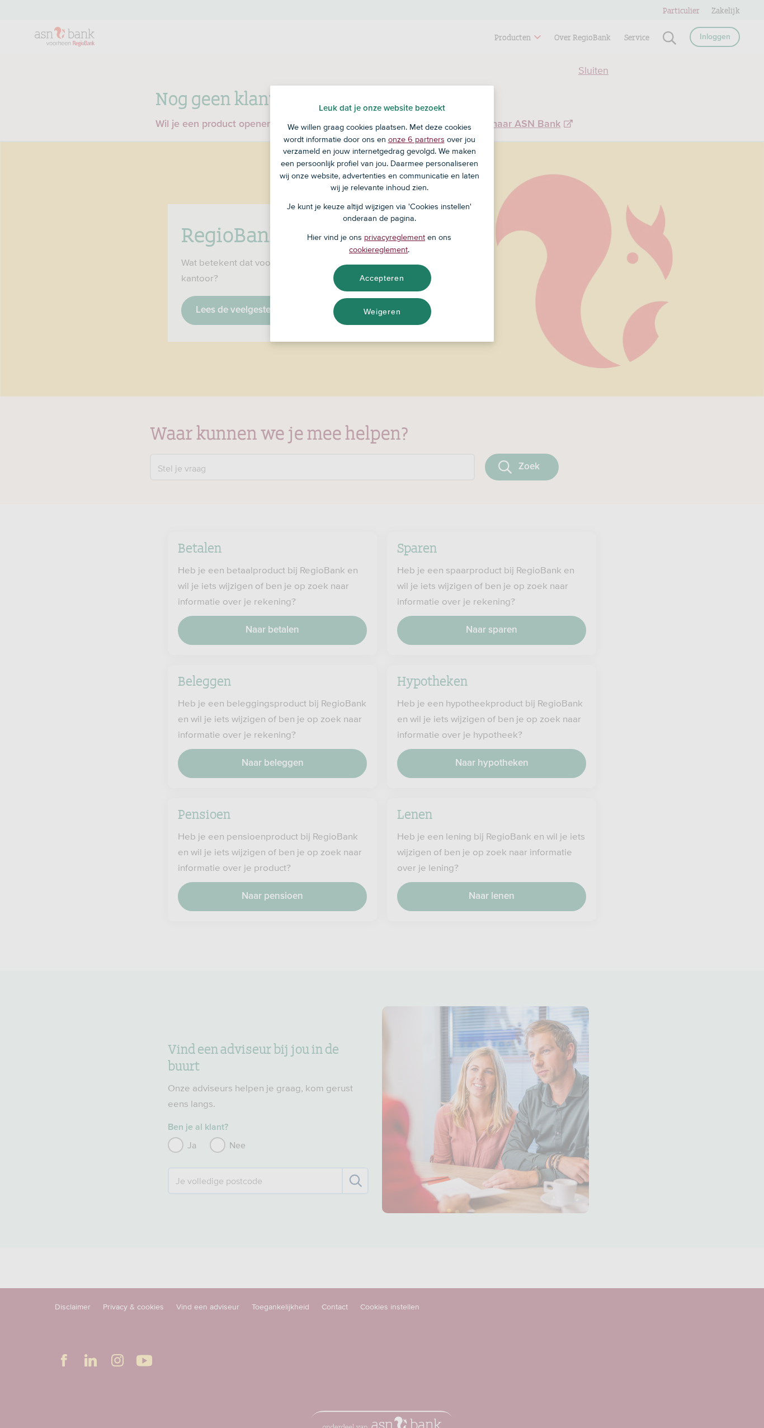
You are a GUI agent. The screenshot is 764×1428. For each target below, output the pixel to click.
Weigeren (382, 311)
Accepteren (382, 278)
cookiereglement (378, 249)
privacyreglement (394, 237)
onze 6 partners (416, 139)
